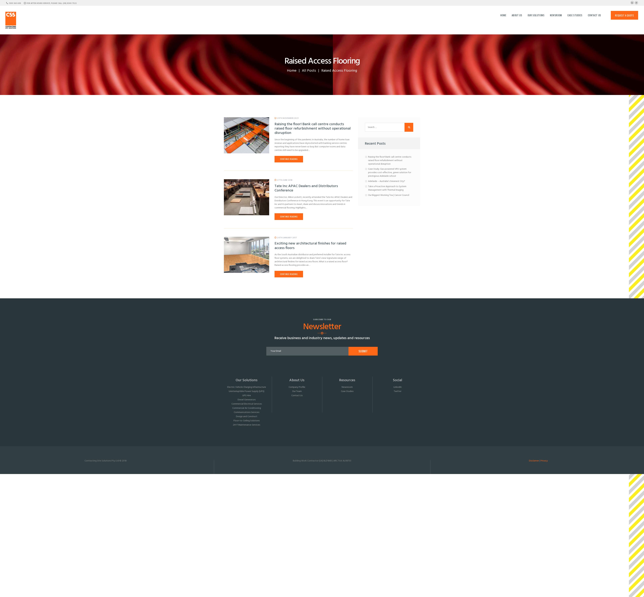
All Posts (309, 71)
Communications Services (246, 412)
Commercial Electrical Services (246, 404)
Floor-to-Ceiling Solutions (246, 421)
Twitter (397, 391)
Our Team (297, 391)
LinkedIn (397, 387)
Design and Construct (246, 416)
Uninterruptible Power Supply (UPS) (246, 391)
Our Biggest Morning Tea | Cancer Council (388, 195)
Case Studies (347, 391)
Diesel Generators (247, 400)
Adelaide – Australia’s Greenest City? (386, 181)
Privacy (544, 461)
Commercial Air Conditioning (246, 408)
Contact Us (297, 395)
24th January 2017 (287, 237)
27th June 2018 (284, 180)
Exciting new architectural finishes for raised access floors (310, 245)
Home (292, 70)
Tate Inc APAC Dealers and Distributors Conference (306, 188)
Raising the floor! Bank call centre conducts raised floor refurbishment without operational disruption (313, 128)
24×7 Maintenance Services (246, 425)
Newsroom (347, 387)
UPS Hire (246, 395)
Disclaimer (534, 461)
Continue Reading (289, 159)
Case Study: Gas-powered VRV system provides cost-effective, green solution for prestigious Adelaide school (389, 172)
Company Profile (297, 387)
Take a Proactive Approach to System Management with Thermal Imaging (387, 188)
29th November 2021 (288, 118)
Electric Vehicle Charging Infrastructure (246, 387)
